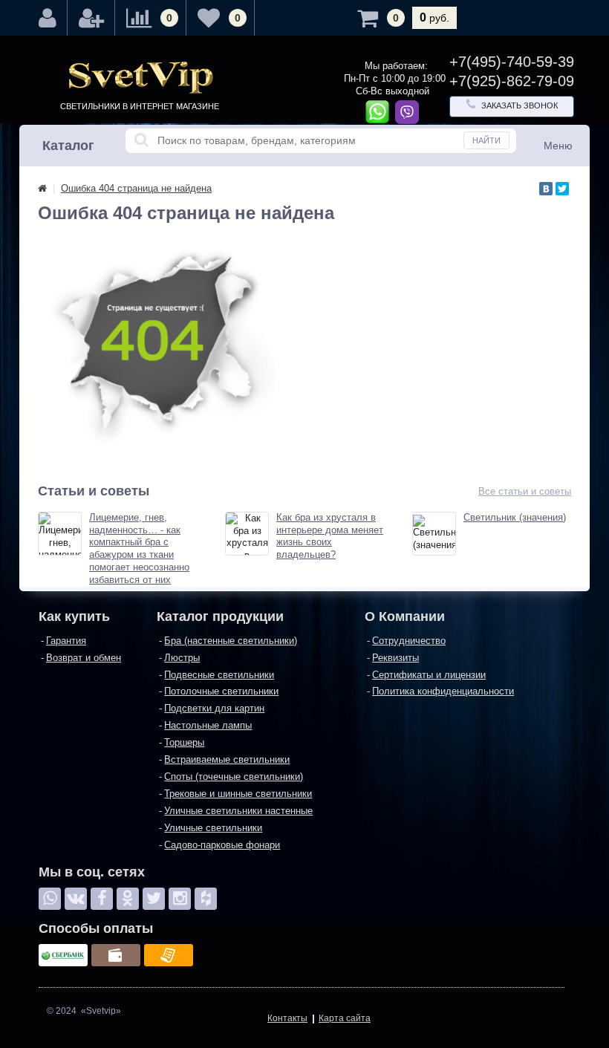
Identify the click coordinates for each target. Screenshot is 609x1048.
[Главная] (42, 188)
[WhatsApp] (50, 899)
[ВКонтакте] (546, 188)
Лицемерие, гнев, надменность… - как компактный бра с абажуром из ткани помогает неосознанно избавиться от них (139, 548)
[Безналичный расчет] (168, 955)
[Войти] (47, 18)
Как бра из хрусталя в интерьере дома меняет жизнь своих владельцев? (329, 536)
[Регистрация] (91, 18)
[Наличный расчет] (115, 955)
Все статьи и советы (524, 491)
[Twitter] (562, 188)
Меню (558, 146)
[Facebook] (102, 899)
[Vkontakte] (76, 899)
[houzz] (206, 899)
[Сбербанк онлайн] (63, 955)
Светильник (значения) (514, 517)
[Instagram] (180, 899)
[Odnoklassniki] (128, 899)
